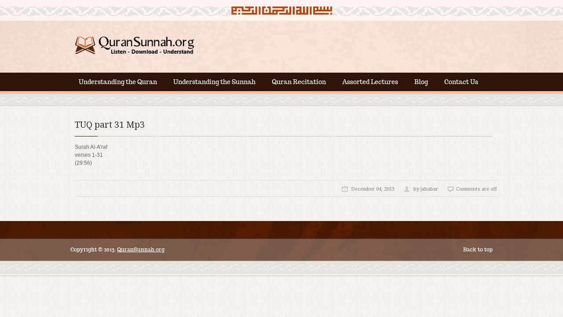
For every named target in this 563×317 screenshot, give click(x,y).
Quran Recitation (299, 82)
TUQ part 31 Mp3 (110, 124)
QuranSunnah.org (141, 249)
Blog (421, 82)
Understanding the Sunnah (214, 82)
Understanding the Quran (118, 82)
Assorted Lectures (370, 82)
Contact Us (461, 82)
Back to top (478, 249)
